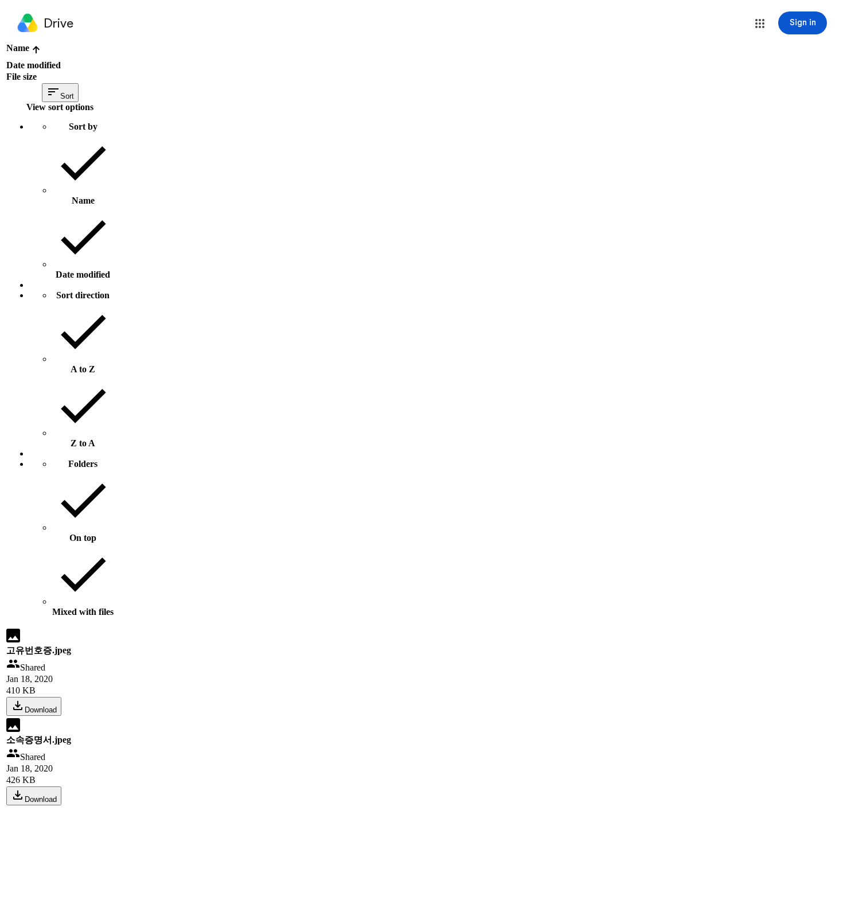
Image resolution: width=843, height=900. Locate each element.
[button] (759, 23)
